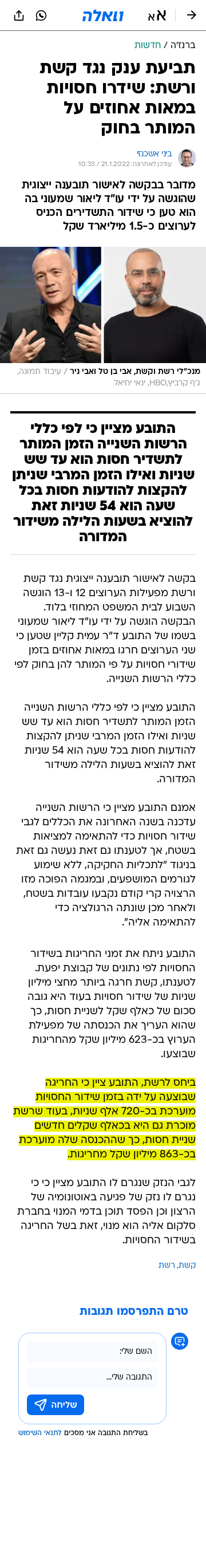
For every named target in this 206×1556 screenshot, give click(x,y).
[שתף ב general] (19, 15)
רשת (167, 1266)
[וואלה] (103, 15)
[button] (157, 15)
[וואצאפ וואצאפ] (41, 15)
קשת (187, 1266)
